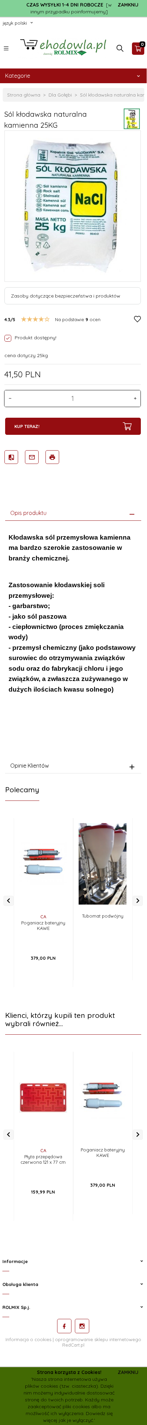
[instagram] (82, 1326)
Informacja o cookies (28, 1339)
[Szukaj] (120, 50)
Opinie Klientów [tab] (29, 765)
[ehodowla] (63, 48)
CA (43, 916)
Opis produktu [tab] (28, 512)
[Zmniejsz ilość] (9, 398)
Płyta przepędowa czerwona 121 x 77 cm (43, 1159)
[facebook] (64, 1326)
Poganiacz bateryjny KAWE (43, 925)
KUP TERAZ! (26, 426)
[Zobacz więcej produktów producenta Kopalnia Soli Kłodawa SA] (132, 118)
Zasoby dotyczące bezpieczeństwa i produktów (65, 296)
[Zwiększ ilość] (135, 398)
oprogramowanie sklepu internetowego (98, 1339)
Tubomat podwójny (102, 916)
